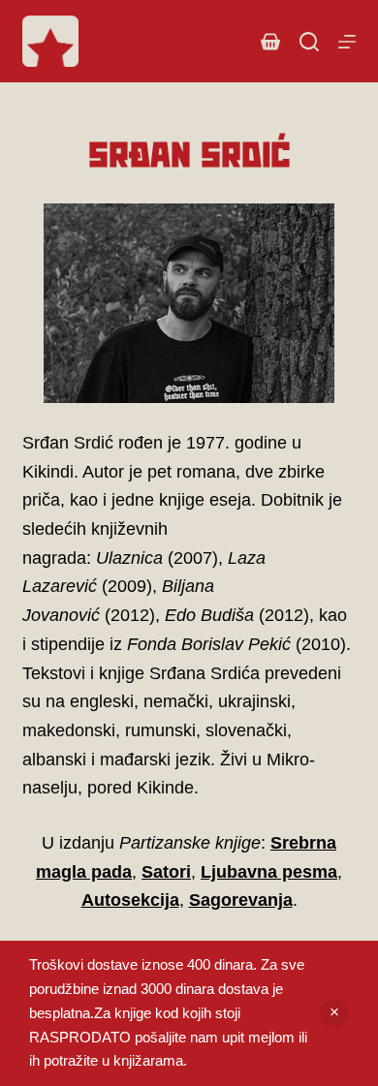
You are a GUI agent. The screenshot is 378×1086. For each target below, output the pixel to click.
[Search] (309, 41)
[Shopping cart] (270, 41)
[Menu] (347, 41)
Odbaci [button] (334, 1013)
